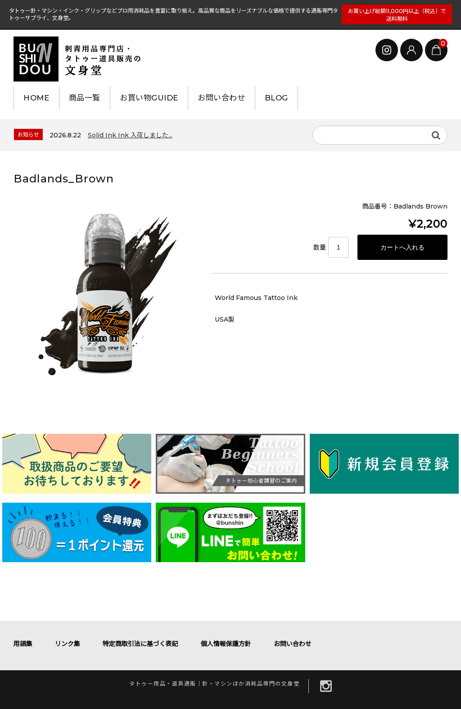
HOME (36, 97)
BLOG (276, 97)
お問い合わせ (221, 97)
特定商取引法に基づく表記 (140, 644)
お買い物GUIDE (149, 97)
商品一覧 (84, 97)
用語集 (23, 644)
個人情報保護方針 (226, 644)
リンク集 (67, 644)
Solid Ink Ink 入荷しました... (130, 135)
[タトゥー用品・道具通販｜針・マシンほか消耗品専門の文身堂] (81, 59)
